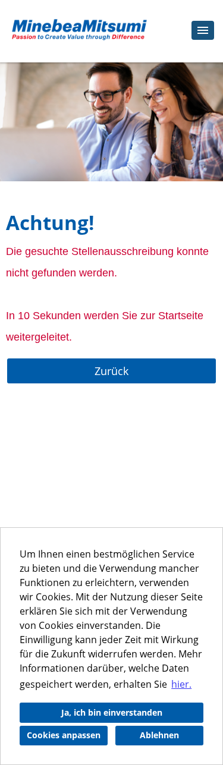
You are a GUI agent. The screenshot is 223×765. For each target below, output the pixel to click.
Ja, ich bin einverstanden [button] (111, 712)
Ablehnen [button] (159, 735)
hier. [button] (181, 684)
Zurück (111, 371)
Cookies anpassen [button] (63, 735)
